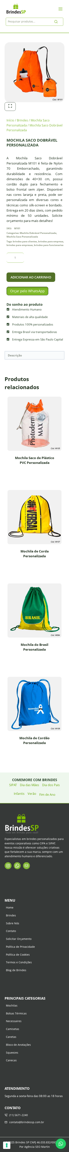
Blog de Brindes (16, 970)
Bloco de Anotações (18, 1045)
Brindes (11, 915)
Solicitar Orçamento (18, 939)
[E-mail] (26, 865)
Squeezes (12, 1052)
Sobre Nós (12, 923)
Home (9, 907)
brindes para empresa (50, 241)
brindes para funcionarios (48, 245)
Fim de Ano (47, 794)
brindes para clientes (25, 241)
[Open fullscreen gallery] (10, 106)
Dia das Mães (29, 785)
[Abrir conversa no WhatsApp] (61, 1144)
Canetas (11, 1037)
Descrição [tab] (15, 355)
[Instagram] (8, 865)
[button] (27, 291)
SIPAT (13, 785)
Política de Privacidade (20, 947)
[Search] (56, 21)
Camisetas (12, 1029)
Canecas (11, 1060)
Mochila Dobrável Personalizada (38, 232)
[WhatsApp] (17, 865)
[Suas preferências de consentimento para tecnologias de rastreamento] (6, 1145)
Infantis (19, 794)
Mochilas (11, 1005)
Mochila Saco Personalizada (22, 236)
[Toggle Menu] (60, 9)
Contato (11, 931)
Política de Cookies (18, 954)
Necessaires (13, 1021)
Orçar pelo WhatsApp (27, 291)
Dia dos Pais (51, 785)
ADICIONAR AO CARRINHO (31, 277)
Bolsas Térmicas (16, 1013)
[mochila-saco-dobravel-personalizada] (34, 72)
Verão (32, 794)
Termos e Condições (19, 962)
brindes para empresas (20, 245)
